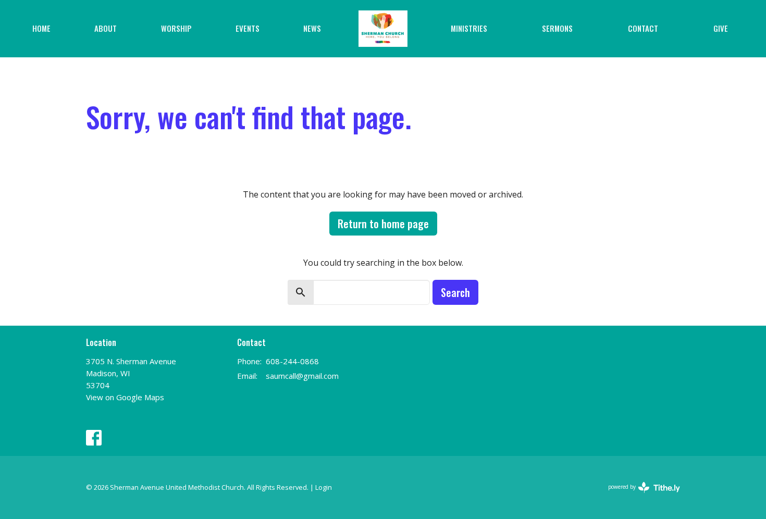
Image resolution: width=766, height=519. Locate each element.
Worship (176, 28)
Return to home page (383, 223)
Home (41, 28)
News (312, 28)
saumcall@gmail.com (302, 375)
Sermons (557, 28)
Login (323, 487)
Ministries (469, 28)
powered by (638, 495)
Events (248, 28)
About (105, 28)
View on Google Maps (125, 397)
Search (455, 292)
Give (720, 28)
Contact (643, 28)
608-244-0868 (292, 361)
